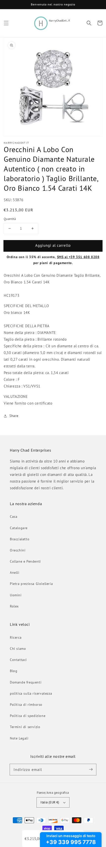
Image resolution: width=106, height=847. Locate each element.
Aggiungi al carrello (53, 245)
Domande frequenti (25, 682)
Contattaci (18, 659)
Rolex (14, 606)
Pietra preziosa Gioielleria (31, 583)
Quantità (10, 219)
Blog (13, 671)
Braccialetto (19, 539)
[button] (6, 23)
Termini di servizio (25, 727)
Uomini (16, 595)
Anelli (14, 572)
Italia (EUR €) (49, 802)
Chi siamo (18, 648)
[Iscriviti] (90, 769)
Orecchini (17, 550)
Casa (13, 516)
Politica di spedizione (27, 715)
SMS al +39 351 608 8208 (78, 257)
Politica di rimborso (26, 704)
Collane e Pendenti (25, 561)
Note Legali (19, 738)
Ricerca (15, 637)
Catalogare (19, 528)
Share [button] (13, 415)
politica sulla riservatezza (31, 693)
